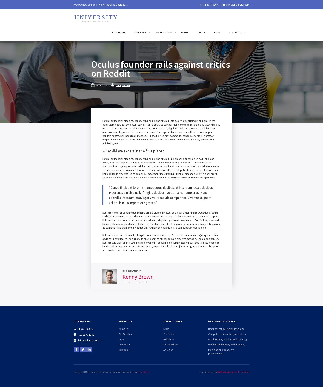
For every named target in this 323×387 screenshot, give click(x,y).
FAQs (217, 32)
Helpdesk (124, 349)
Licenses (144, 372)
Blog (202, 32)
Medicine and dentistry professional (221, 351)
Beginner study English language (226, 329)
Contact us (237, 32)
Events (185, 32)
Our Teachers (126, 334)
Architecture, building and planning (227, 339)
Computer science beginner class (227, 334)
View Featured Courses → (113, 4)
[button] (121, 32)
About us (123, 329)
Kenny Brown (123, 85)
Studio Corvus (223, 372)
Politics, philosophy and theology (226, 344)
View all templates (240, 372)
